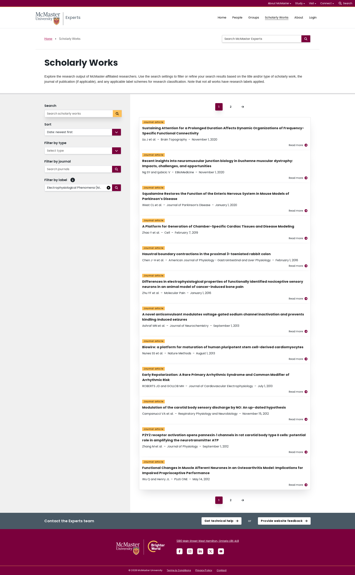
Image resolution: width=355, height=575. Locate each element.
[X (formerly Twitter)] (211, 551)
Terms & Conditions (179, 570)
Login (313, 17)
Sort (47, 124)
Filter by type (55, 143)
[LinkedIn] (200, 551)
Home (222, 17)
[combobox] (47, 132)
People (237, 17)
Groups (253, 17)
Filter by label (55, 180)
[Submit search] (305, 38)
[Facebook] (179, 551)
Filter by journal (57, 161)
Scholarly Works (276, 17)
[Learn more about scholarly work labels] (72, 180)
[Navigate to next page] (242, 107)
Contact (221, 570)
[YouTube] (221, 551)
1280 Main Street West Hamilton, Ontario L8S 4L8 (208, 540)
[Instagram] (190, 551)
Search (50, 105)
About (298, 17)
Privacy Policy (203, 570)
